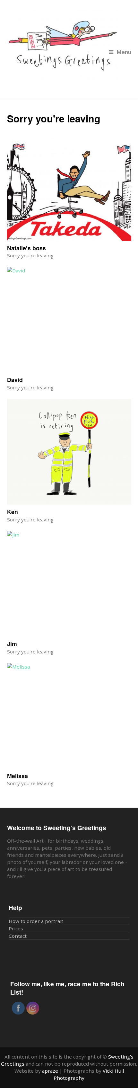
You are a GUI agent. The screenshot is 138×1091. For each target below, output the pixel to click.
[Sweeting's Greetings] (69, 49)
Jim (12, 644)
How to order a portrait (36, 921)
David (15, 380)
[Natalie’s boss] (69, 188)
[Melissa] (69, 716)
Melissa (17, 776)
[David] (69, 320)
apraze (50, 1071)
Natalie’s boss (26, 248)
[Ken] (69, 452)
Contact (18, 936)
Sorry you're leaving (30, 255)
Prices (16, 928)
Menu (123, 52)
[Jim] (69, 584)
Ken (12, 512)
